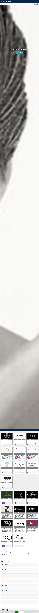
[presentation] (1, 217)
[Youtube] (6, 444)
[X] (9, 444)
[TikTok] (10, 444)
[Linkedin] (5, 444)
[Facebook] (2, 444)
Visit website (20, 52)
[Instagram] (4, 444)
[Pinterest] (8, 444)
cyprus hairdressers (7, 1)
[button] (16, 428)
